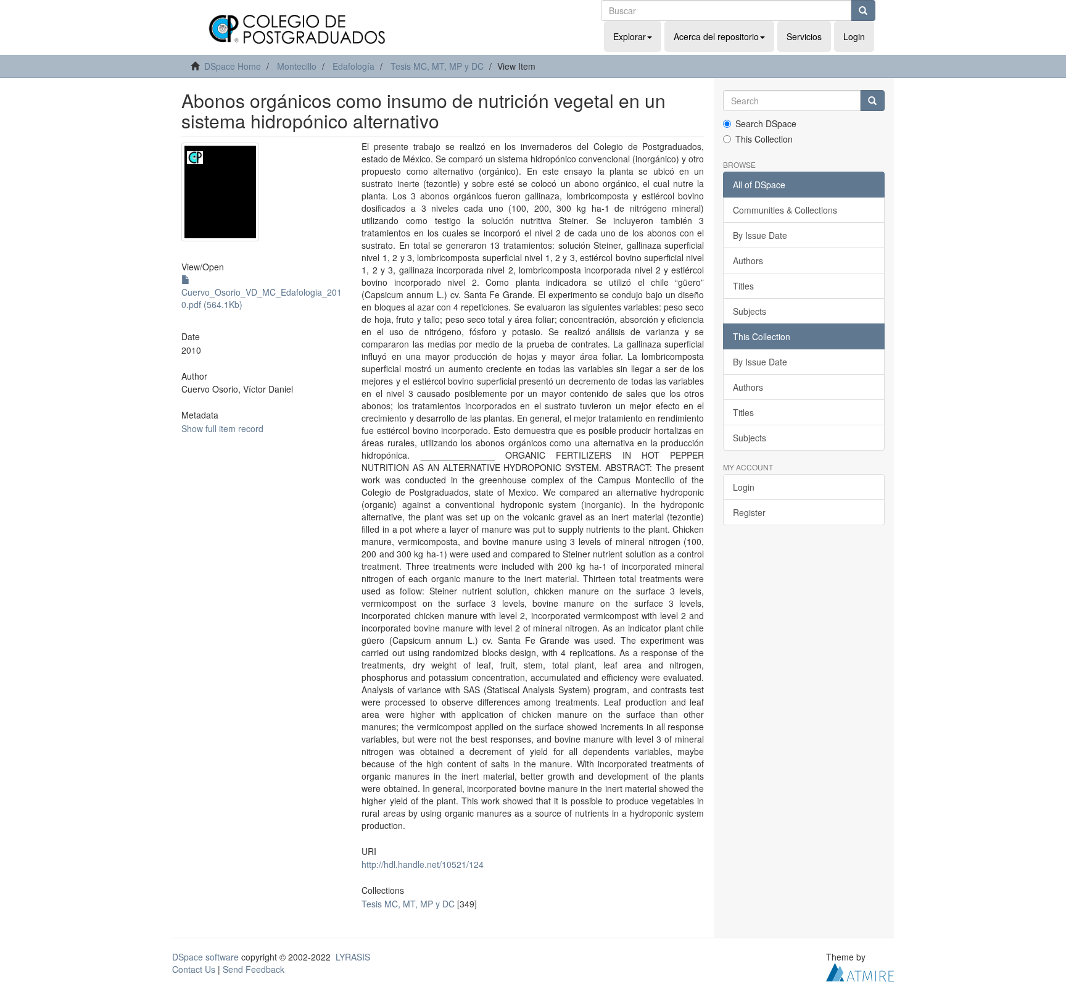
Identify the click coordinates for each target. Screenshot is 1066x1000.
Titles (743, 286)
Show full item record (222, 428)
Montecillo (296, 66)
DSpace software (205, 957)
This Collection (764, 139)
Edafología (353, 66)
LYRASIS (353, 957)
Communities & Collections (785, 210)
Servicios (804, 36)
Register (749, 512)
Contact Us (193, 969)
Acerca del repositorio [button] (716, 36)
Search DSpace (765, 123)
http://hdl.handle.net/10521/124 (423, 864)
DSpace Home (232, 66)
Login (743, 487)
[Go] (863, 10)
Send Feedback (253, 969)
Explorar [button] (629, 36)
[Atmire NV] (860, 970)
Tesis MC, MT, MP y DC (437, 66)
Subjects (749, 311)
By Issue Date (760, 235)
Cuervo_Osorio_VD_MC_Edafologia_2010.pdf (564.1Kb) (261, 298)
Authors (748, 260)
